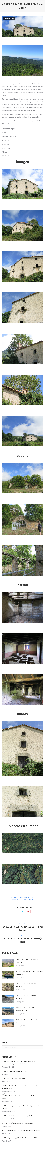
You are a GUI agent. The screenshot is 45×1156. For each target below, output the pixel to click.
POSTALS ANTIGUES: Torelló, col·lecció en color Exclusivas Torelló (21, 1097)
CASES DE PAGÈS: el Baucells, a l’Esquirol (26, 985)
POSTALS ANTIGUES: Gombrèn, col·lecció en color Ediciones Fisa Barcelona (21, 1087)
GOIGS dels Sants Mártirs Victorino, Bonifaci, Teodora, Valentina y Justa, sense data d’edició (19, 1062)
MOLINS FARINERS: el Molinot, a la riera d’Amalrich (29, 973)
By (30, 897)
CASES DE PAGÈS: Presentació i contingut (27, 961)
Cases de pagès (9, 18)
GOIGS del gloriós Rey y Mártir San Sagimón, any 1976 (19, 1138)
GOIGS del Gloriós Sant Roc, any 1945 (14, 1078)
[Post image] (8, 963)
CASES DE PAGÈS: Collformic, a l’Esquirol (26, 997)
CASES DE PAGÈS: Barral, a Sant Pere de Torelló (18, 1123)
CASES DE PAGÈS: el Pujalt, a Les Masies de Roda (27, 1009)
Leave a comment (28, 899)
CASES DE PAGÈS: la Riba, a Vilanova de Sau (28, 1021)
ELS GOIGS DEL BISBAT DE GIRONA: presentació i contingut (21, 1130)
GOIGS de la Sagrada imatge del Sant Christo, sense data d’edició (20, 1107)
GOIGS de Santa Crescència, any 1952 (14, 1071)
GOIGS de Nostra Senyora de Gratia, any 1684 (17, 1116)
